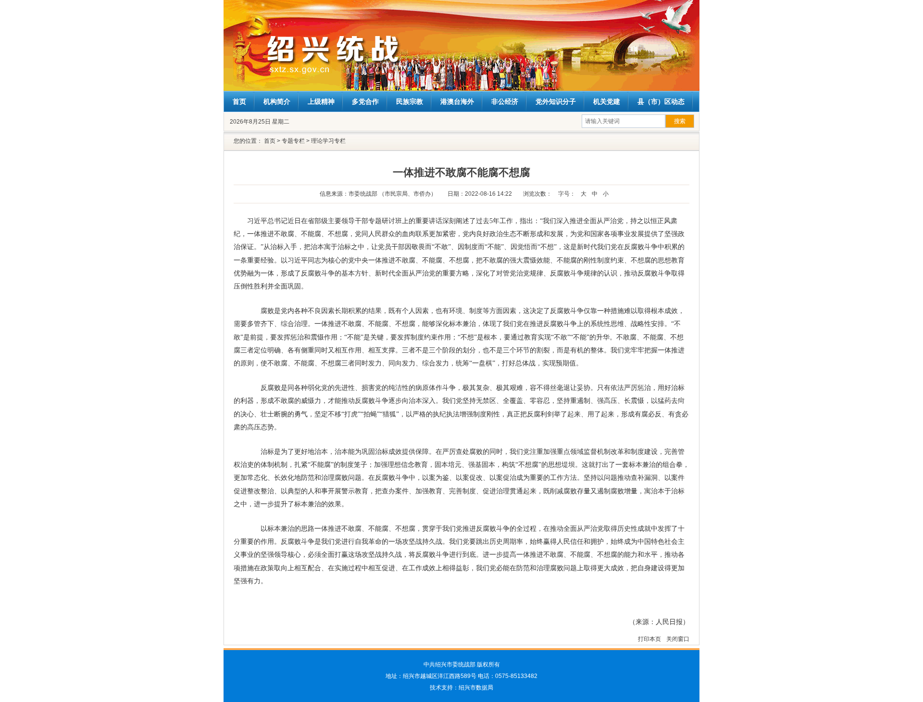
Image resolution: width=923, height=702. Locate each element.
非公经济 (504, 101)
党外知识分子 (556, 101)
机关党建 (606, 101)
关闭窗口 (677, 639)
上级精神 (321, 101)
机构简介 (276, 101)
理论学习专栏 (328, 141)
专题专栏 (293, 141)
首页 (239, 101)
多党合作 (365, 101)
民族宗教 (409, 101)
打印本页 (650, 639)
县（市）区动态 (661, 101)
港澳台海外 (457, 101)
